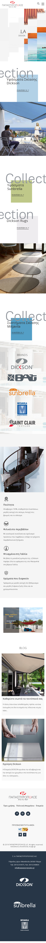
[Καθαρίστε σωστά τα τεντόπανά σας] (23, 674)
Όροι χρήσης (9, 805)
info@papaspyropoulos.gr (25, 868)
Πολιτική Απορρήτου (25, 805)
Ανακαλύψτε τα (22, 90)
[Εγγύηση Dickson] (23, 740)
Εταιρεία (39, 805)
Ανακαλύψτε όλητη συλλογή (14, 40)
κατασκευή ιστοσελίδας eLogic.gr (23, 846)
